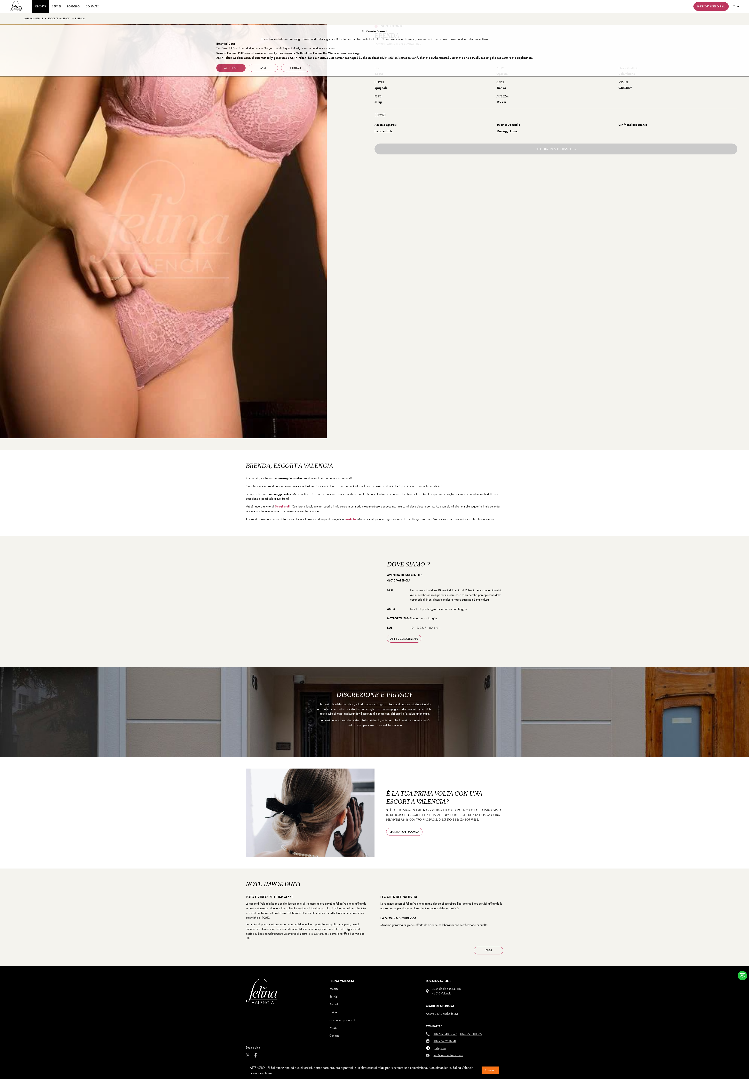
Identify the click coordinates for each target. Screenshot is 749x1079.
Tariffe (333, 1012)
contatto (92, 6)
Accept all (231, 68)
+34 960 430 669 (445, 1034)
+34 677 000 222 (471, 1034)
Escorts (333, 989)
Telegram (440, 1048)
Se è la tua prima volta (342, 1020)
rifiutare (296, 68)
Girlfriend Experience (633, 125)
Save (263, 68)
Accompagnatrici (385, 125)
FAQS (488, 950)
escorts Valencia (59, 18)
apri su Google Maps (404, 638)
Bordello (73, 6)
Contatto (334, 1036)
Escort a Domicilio (508, 125)
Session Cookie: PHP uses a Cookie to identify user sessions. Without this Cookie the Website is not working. (288, 53)
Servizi (56, 6)
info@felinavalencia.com (448, 1055)
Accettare (490, 1070)
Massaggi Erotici (507, 131)
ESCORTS (40, 6)
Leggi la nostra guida (404, 831)
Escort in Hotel (383, 131)
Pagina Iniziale (33, 18)
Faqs (333, 1028)
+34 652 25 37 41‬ (445, 1041)
